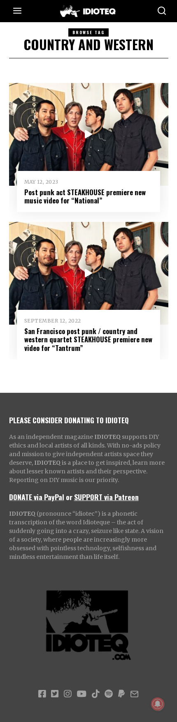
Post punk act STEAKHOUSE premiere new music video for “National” (85, 196)
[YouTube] (81, 694)
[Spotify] (108, 694)
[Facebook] (42, 694)
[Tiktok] (95, 694)
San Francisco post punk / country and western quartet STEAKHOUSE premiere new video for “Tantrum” (88, 339)
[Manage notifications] (157, 703)
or (69, 496)
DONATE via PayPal (36, 496)
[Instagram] (67, 694)
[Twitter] (55, 694)
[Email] (134, 694)
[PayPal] (121, 694)
